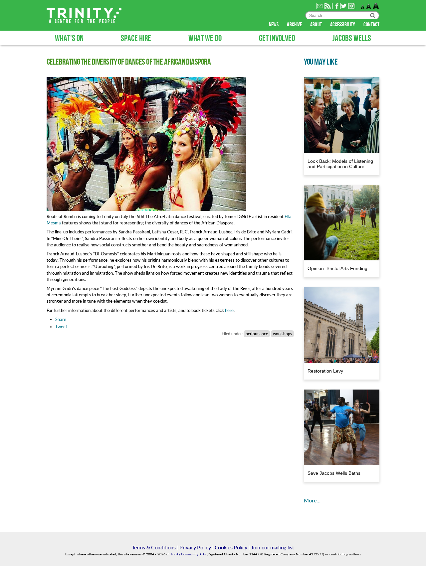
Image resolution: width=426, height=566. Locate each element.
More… (312, 500)
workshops (282, 333)
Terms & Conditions (153, 547)
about (316, 24)
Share (60, 319)
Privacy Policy (195, 547)
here (229, 310)
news (274, 24)
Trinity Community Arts (189, 554)
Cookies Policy (231, 547)
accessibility (343, 24)
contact (371, 24)
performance (257, 333)
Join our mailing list (272, 547)
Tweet (61, 326)
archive (295, 24)
